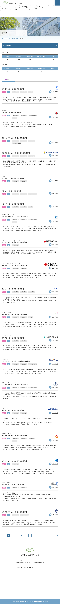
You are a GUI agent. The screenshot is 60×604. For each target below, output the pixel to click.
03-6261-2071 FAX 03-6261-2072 (28, 565)
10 (47, 535)
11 (51, 535)
